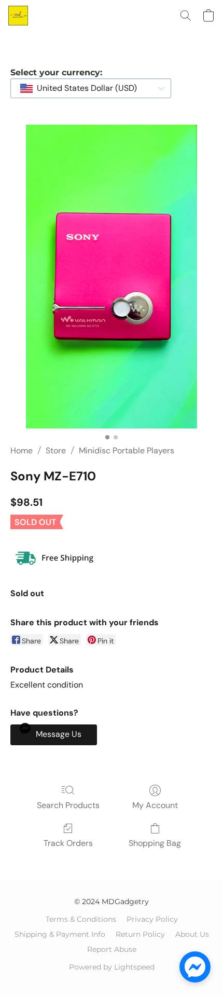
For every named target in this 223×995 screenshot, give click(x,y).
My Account (155, 805)
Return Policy (140, 934)
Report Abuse (111, 949)
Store (56, 450)
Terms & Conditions (81, 919)
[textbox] (83, 88)
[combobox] (90, 88)
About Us (192, 934)
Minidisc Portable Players (126, 450)
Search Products (68, 805)
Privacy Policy (152, 919)
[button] (18, 15)
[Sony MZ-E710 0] (111, 276)
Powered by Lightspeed (112, 967)
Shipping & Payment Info (60, 934)
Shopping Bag (155, 843)
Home (21, 450)
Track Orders (68, 843)
